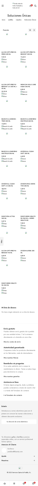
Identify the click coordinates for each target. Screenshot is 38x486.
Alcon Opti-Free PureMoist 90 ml (9, 252)
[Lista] (30, 30)
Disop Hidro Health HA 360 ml (9, 284)
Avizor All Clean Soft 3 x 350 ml (8, 185)
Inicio (3, 20)
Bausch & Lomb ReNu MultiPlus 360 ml (28, 120)
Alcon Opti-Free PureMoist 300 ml (28, 53)
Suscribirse (33, 422)
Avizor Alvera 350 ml (27, 252)
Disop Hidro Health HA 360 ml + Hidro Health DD (28, 218)
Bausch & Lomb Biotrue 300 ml (9, 120)
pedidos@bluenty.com (15, 451)
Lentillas (10, 20)
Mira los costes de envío (12, 342)
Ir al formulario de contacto (13, 395)
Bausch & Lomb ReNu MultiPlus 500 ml (9, 152)
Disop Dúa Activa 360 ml (8, 217)
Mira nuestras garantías (12, 376)
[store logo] (19, 6)
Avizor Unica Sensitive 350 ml (28, 185)
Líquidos (18, 20)
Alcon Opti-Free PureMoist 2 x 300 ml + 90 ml (9, 86)
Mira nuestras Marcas (11, 358)
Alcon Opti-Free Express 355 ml (9, 53)
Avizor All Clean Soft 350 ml (27, 152)
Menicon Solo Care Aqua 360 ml (28, 86)
